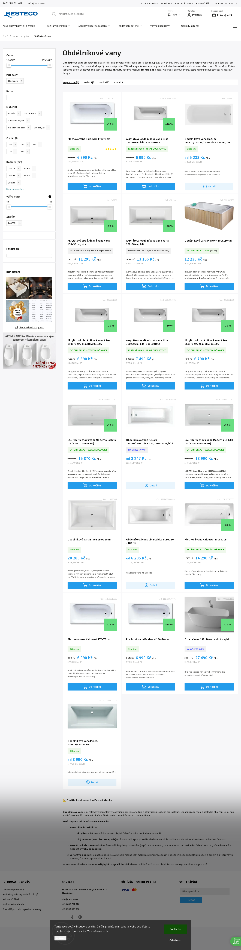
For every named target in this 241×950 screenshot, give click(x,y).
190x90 (13, 175)
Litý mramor (32, 113)
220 (12, 151)
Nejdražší (104, 82)
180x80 (13, 182)
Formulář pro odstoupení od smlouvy (22, 909)
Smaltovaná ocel (18, 127)
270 (24, 151)
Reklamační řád (203, 3)
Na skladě (15, 81)
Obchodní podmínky (148, 3)
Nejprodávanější (71, 82)
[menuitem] (23, 26)
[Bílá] (9, 97)
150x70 (13, 168)
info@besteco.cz (71, 899)
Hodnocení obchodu (223, 3)
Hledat (191, 900)
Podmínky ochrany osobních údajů (177, 3)
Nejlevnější (89, 82)
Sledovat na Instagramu (31, 327)
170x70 (29, 175)
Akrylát (13, 113)
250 (12, 144)
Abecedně (118, 82)
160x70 (29, 168)
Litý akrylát (41, 127)
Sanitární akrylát (18, 120)
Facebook (72, 917)
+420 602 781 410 (70, 904)
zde (106, 931)
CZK (175, 15)
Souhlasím (175, 929)
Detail (212, 186)
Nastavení (60, 938)
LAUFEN (14, 223)
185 (36, 144)
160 (24, 144)
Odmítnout (176, 940)
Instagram (80, 917)
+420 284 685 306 (70, 909)
